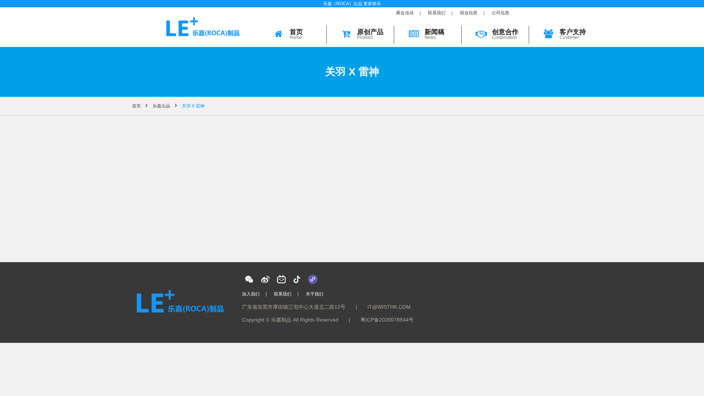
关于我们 (314, 294)
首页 (136, 106)
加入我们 (251, 294)
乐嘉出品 (161, 106)
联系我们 (436, 12)
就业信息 (468, 12)
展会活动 (405, 12)
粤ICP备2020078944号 (387, 320)
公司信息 (500, 12)
